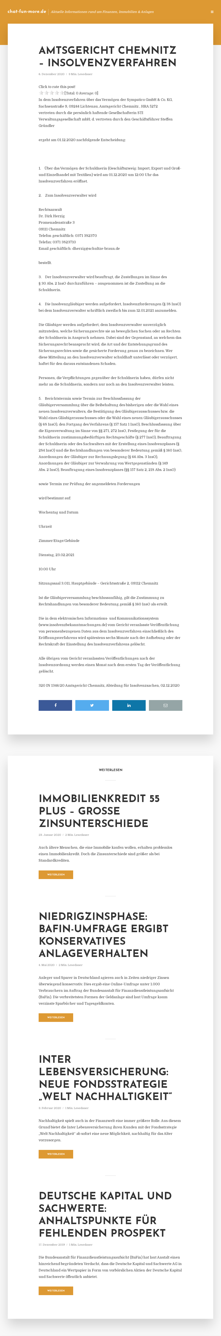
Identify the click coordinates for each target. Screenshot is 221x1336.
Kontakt (152, 12)
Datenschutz (195, 12)
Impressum (171, 12)
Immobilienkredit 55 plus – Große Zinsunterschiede (99, 811)
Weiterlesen (56, 875)
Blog (135, 12)
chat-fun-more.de (27, 11)
